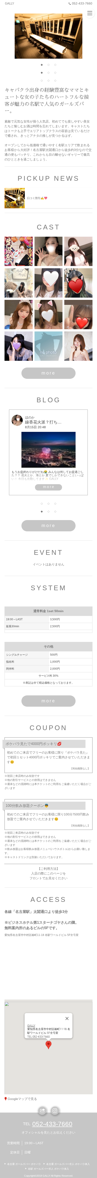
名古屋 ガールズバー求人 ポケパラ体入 (68, 1164)
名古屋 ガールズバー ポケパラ (24, 1164)
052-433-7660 (82, 3)
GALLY (9, 3)
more (48, 372)
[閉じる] (67, 1018)
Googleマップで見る (22, 1099)
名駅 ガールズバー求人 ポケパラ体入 (48, 1168)
